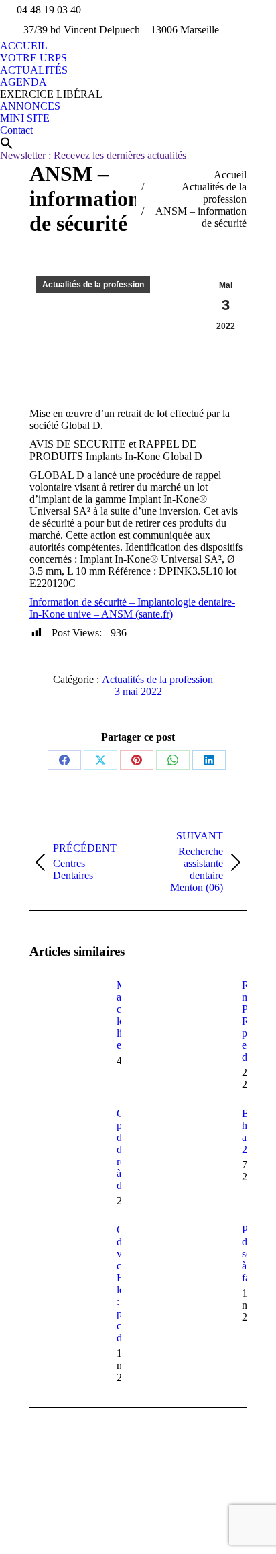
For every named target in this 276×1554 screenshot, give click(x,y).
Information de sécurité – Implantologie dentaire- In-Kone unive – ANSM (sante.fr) (132, 608)
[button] (6, 143)
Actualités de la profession (93, 284)
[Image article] (66, 1009)
